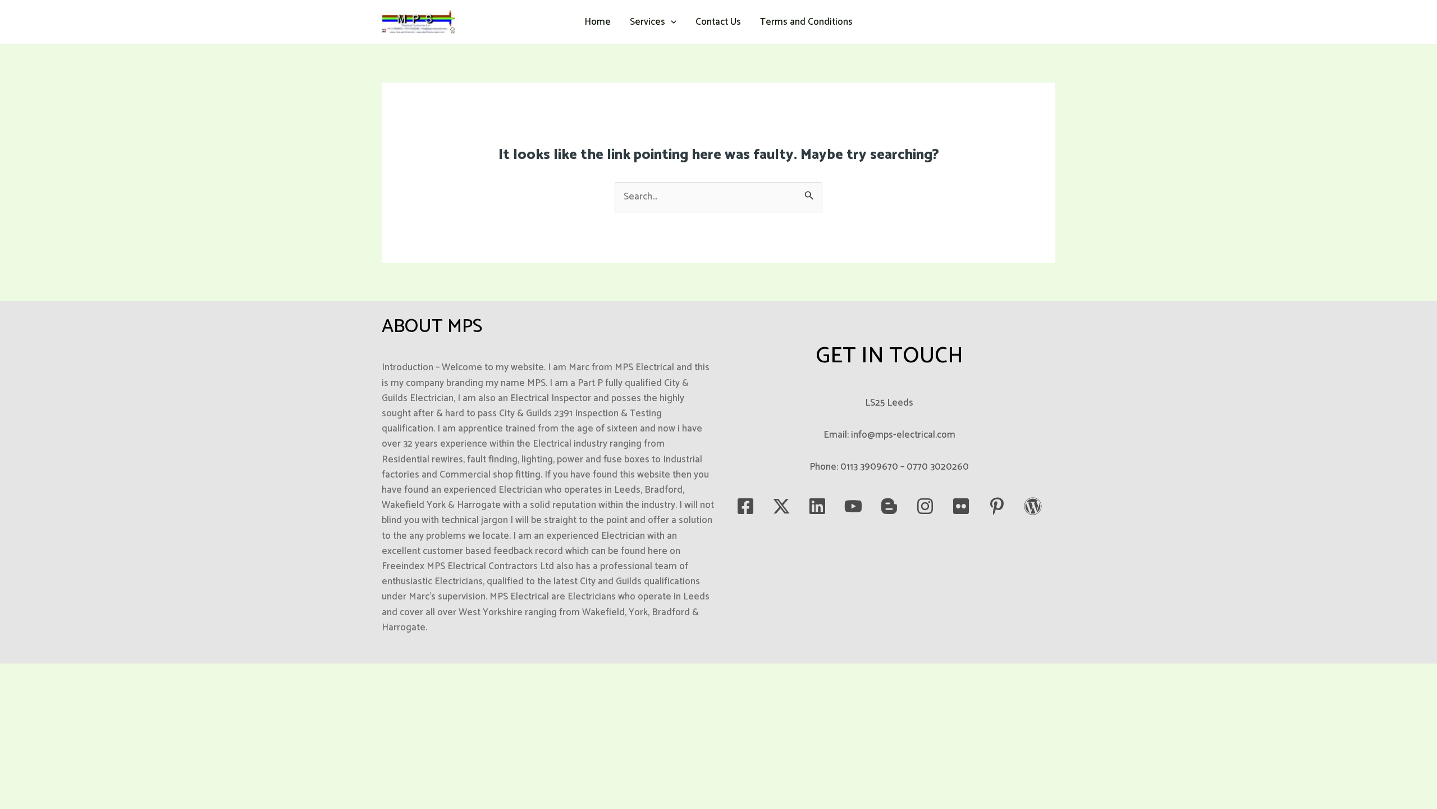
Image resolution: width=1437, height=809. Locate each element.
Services (647, 22)
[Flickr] (961, 506)
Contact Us (718, 22)
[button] (670, 22)
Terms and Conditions (806, 22)
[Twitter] (781, 506)
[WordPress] (1032, 506)
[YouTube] (853, 506)
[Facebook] (745, 506)
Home (597, 22)
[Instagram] (925, 506)
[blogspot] (889, 506)
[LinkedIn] (817, 506)
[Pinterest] (997, 506)
